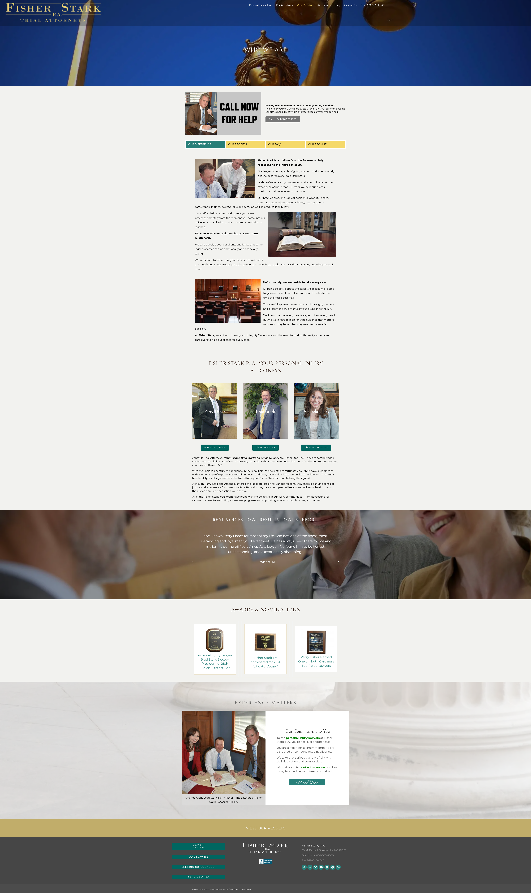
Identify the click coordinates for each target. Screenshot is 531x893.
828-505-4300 (325, 855)
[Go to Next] (338, 562)
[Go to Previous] (193, 562)
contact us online (312, 767)
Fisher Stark (206, 335)
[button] (307, 782)
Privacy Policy (245, 889)
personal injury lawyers (303, 738)
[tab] (205, 144)
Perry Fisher (231, 458)
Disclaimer (234, 889)
